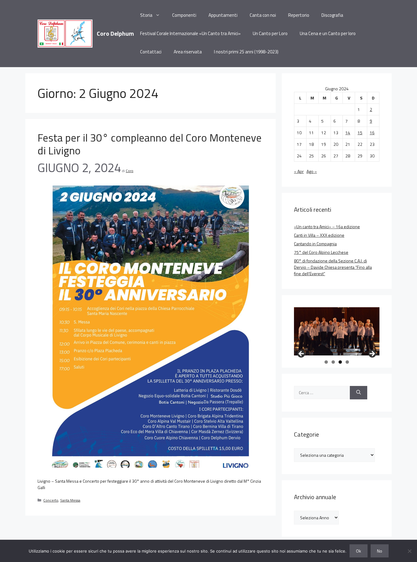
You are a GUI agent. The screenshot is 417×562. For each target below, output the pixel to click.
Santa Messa (70, 500)
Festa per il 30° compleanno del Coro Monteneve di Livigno (150, 144)
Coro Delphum (115, 33)
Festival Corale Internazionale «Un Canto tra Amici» (190, 33)
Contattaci (150, 51)
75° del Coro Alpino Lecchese (321, 252)
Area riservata (188, 51)
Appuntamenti (223, 15)
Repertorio (298, 15)
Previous (301, 353)
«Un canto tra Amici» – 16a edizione (327, 226)
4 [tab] (347, 362)
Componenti (184, 15)
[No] (409, 551)
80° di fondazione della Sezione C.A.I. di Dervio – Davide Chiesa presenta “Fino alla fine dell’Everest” (333, 267)
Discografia (332, 15)
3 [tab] (340, 362)
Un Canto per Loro (270, 33)
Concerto (50, 500)
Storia (146, 15)
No (379, 551)
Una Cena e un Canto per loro (328, 33)
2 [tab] (333, 362)
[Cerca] (358, 393)
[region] (336, 331)
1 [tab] (326, 362)
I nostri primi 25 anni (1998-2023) (246, 51)
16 (372, 132)
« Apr (299, 171)
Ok (358, 551)
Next (371, 353)
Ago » (311, 171)
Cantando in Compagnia (315, 243)
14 (347, 132)
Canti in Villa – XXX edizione (319, 235)
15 (359, 132)
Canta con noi (263, 15)
